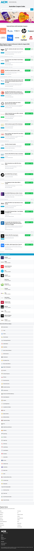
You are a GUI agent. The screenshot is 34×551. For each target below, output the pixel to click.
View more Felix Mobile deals (9, 96)
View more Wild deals (8, 74)
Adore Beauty (19, 526)
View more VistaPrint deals (9, 64)
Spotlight (1, 519)
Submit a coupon (3, 538)
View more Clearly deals (8, 107)
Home (2, 536)
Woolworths (2, 525)
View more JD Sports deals (9, 176)
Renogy (1, 514)
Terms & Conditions (4, 543)
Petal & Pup (19, 523)
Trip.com (1, 516)
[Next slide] (32, 17)
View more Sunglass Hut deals (9, 216)
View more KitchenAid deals (9, 118)
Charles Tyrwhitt (20, 514)
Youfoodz (19, 525)
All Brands (2, 537)
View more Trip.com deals (8, 249)
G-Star (18, 516)
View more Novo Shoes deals (9, 168)
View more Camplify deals (8, 229)
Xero (18, 521)
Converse (1, 523)
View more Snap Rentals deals (9, 207)
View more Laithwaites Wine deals (10, 138)
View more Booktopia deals (9, 127)
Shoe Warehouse (20, 518)
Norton (1, 518)
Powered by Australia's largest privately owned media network (13, 2)
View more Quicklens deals (9, 157)
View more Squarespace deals (9, 237)
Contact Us (2, 539)
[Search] (31, 9)
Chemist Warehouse (3, 521)
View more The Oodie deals (9, 86)
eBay (1, 526)
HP (17, 512)
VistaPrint (1, 512)
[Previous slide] (1, 17)
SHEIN (18, 519)
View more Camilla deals (8, 187)
